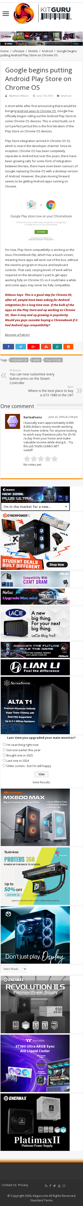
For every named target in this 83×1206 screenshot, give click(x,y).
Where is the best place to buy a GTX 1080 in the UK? (50, 391)
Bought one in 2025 (19, 755)
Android (47, 51)
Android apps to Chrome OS (36, 111)
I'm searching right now (22, 745)
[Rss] (46, 1186)
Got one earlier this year (23, 750)
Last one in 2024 (17, 761)
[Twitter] (54, 1186)
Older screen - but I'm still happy (28, 766)
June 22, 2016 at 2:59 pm (63, 417)
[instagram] (64, 1186)
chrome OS (19, 360)
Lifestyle (18, 51)
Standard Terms (41, 1200)
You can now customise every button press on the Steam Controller (32, 376)
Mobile (33, 51)
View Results (41, 782)
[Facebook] (50, 1186)
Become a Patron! (17, 335)
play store (53, 360)
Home (4, 51)
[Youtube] (59, 1186)
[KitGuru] (41, 11)
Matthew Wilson (19, 95)
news (36, 360)
